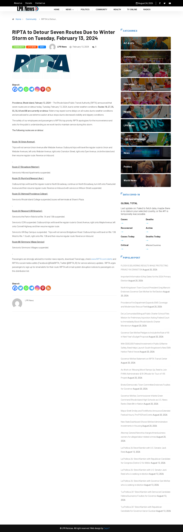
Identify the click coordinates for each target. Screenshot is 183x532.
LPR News (32, 47)
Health (117, 9)
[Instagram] (37, 89)
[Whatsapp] (26, 89)
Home (56, 9)
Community (101, 9)
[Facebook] (159, 3)
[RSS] (48, 89)
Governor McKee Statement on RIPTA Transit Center (144, 359)
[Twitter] (165, 3)
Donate (28, 3)
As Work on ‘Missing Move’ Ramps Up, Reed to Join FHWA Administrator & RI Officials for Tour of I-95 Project (144, 374)
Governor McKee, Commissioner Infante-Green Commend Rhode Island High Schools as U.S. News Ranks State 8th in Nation (144, 400)
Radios (147, 9)
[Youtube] (170, 3)
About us (18, 3)
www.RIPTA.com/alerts (101, 259)
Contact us (40, 3)
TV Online (132, 9)
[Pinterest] (42, 89)
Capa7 (106, 528)
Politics (85, 9)
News (68, 9)
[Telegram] (31, 89)
